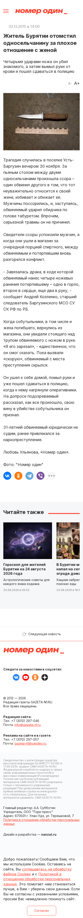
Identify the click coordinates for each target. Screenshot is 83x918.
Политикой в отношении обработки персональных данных (36, 879)
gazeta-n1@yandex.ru (30, 743)
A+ (77, 83)
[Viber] (40, 476)
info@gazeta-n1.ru (27, 725)
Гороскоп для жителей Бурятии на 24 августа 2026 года (24, 569)
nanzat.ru (48, 834)
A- (70, 83)
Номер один (41, 11)
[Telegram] (29, 476)
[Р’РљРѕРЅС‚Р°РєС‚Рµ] (7, 476)
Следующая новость (44, 634)
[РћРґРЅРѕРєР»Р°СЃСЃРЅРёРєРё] (18, 476)
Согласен (41, 910)
